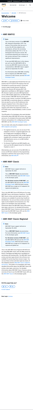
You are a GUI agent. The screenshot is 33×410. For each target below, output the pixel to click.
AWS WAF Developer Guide (19, 122)
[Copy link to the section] (2, 34)
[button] (6, 27)
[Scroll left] (9, 5)
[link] (22, 13)
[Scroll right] (26, 5)
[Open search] (30, 5)
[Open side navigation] (2, 9)
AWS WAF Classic (25, 175)
